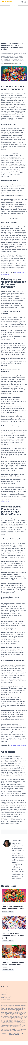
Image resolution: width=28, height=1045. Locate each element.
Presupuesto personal (7, 911)
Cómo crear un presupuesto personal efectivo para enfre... (13, 964)
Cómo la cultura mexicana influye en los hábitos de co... (14, 907)
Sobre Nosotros (5, 997)
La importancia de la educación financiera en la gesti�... (13, 935)
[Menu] (25, 2)
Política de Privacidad (7, 996)
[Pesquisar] (22, 2)
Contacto (3, 994)
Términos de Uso (5, 999)
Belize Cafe (4, 993)
